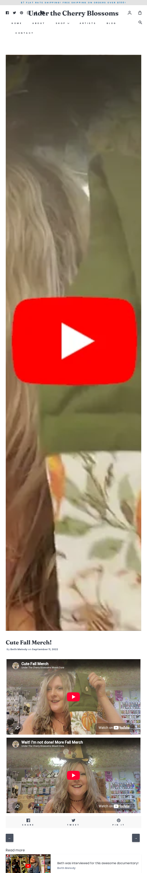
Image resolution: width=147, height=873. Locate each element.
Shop (62, 23)
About (38, 23)
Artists (88, 23)
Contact (24, 33)
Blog (112, 23)
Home (16, 23)
